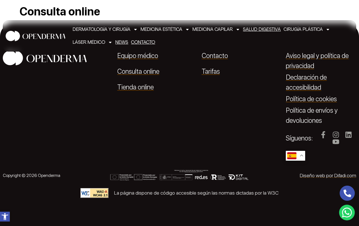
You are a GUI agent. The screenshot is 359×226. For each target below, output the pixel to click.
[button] (5, 217)
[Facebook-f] (323, 134)
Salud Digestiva (262, 29)
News (121, 42)
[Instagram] (335, 134)
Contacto (143, 42)
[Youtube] (335, 141)
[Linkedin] (348, 134)
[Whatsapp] (347, 212)
